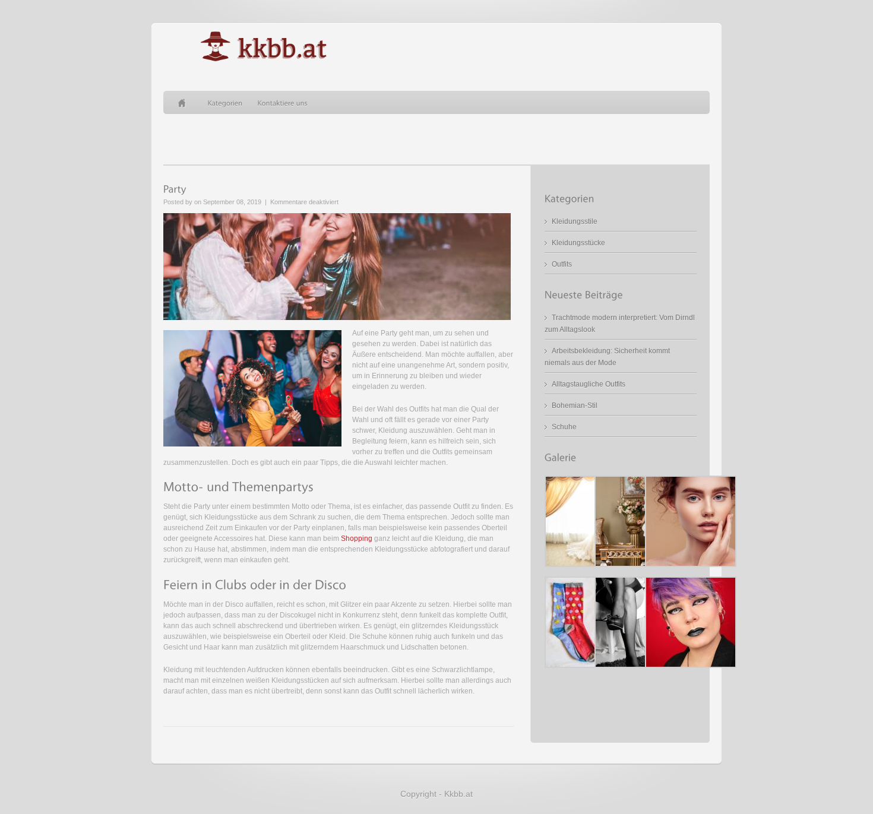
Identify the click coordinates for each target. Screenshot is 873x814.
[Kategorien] (225, 103)
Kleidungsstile (574, 221)
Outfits (562, 264)
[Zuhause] (185, 103)
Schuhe (564, 427)
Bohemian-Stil (574, 405)
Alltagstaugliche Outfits (588, 384)
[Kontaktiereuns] (283, 103)
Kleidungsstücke (578, 243)
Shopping (356, 538)
